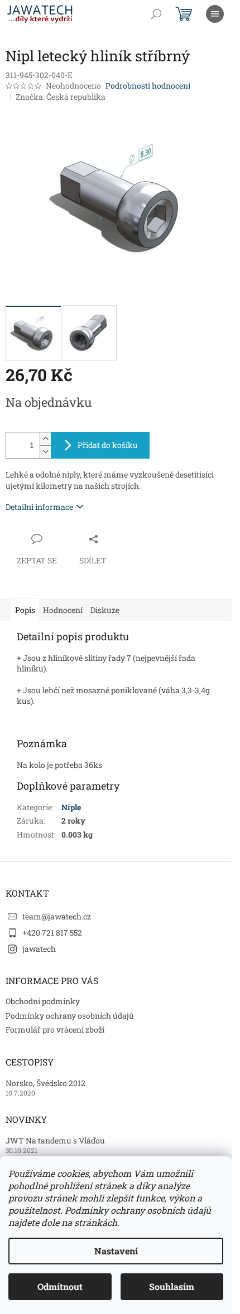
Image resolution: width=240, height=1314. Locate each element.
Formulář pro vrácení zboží (55, 1029)
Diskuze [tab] (104, 610)
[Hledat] (156, 14)
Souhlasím (171, 1286)
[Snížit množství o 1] (45, 451)
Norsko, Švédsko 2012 (45, 1083)
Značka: (60, 96)
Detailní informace (39, 507)
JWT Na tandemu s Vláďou (55, 1140)
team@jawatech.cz (56, 916)
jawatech (39, 948)
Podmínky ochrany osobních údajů (70, 1015)
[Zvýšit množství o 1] (45, 438)
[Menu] (215, 14)
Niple (71, 807)
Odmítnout (60, 1286)
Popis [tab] (25, 610)
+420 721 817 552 (52, 932)
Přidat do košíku (108, 445)
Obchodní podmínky (43, 1001)
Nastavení (116, 1251)
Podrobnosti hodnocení (147, 85)
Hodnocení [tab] (63, 610)
